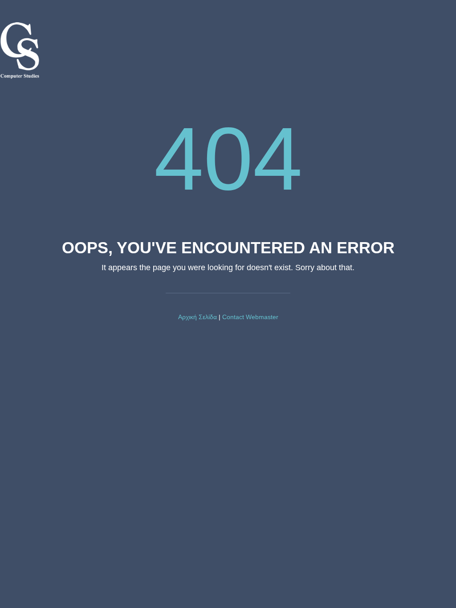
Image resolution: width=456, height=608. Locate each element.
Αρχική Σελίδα (197, 316)
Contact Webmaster (250, 316)
